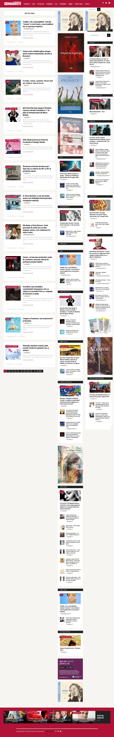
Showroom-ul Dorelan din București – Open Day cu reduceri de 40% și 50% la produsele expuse (37, 168)
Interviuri (92, 47)
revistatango (26, 58)
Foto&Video (63, 4)
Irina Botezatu (99, 184)
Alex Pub (26, 85)
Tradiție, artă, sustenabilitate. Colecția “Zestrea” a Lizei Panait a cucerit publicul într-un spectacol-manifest (38, 24)
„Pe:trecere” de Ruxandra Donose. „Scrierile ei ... (38, 720)
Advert (7, 81)
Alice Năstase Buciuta (28, 28)
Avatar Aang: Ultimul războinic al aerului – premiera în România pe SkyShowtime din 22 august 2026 (69, 175)
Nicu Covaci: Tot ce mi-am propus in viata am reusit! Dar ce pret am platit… (102, 297)
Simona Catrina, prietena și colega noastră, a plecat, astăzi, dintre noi (102, 265)
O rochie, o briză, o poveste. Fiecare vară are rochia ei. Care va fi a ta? (73, 281)
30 (29, 371)
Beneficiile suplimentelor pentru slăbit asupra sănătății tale (102, 224)
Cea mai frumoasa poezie (96, 100)
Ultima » (40, 371)
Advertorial (76, 712)
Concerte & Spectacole (66, 387)
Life (7, 22)
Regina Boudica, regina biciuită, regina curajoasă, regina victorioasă (73, 233)
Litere (33, 4)
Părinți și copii (64, 346)
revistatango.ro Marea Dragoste (102, 175)
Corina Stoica (93, 259)
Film (61, 162)
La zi (56, 4)
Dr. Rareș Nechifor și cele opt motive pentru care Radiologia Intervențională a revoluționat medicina (37, 198)
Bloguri (71, 4)
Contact (87, 4)
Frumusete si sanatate (11, 52)
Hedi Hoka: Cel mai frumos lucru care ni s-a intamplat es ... (15, 720)
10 (23, 371)
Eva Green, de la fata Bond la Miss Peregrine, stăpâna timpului (102, 181)
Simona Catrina (99, 291)
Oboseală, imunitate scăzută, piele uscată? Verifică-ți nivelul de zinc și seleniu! (36, 348)
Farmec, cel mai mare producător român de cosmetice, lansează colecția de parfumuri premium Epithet (37, 259)
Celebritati (27, 4)
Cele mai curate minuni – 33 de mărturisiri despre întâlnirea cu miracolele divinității (73, 579)
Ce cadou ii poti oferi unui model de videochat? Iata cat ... (84, 720)
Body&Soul (49, 4)
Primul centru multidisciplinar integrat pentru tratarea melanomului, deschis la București (37, 53)
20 (26, 371)
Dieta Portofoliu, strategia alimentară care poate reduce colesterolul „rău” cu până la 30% (99, 214)
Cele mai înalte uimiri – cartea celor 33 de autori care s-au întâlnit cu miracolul (73, 551)
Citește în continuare (28, 37)
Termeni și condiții (49, 731)
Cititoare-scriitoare (65, 637)
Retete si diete (93, 201)
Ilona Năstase (93, 145)
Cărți (61, 492)
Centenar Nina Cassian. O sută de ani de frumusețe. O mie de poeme (73, 542)
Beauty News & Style (11, 108)
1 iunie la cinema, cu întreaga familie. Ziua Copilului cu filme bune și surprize (73, 196)
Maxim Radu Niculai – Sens (97, 111)
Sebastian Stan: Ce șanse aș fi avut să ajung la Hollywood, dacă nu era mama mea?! (102, 164)
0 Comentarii (20, 42)
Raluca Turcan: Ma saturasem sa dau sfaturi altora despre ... (61, 720)
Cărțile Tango (79, 4)
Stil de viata (41, 4)
